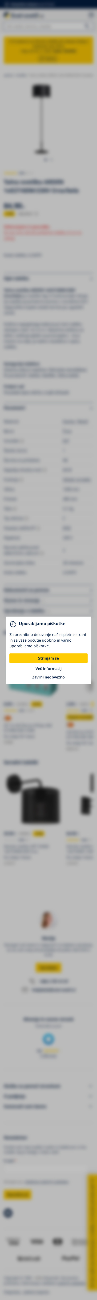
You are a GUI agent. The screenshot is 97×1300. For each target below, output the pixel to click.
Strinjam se (48, 658)
